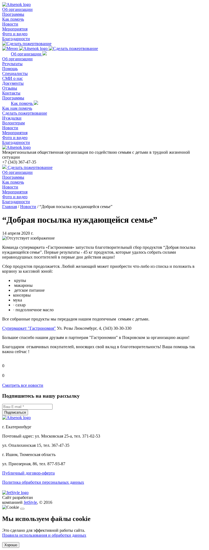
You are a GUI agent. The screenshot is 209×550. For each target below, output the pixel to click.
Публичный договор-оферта (28, 473)
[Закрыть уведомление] (22, 509)
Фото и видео (14, 34)
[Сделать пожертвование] (26, 43)
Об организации (17, 9)
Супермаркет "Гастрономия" (29, 328)
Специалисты (15, 73)
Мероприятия (14, 29)
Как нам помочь (17, 108)
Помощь (10, 68)
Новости (10, 24)
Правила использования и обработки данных (44, 535)
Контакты (11, 93)
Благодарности (16, 38)
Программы (13, 14)
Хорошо (10, 545)
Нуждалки (11, 118)
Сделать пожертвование (24, 113)
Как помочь (13, 19)
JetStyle (30, 502)
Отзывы (9, 88)
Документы (13, 83)
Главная (9, 206)
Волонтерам (13, 123)
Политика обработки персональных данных (43, 482)
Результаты (12, 63)
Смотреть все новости (22, 385)
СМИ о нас (12, 78)
